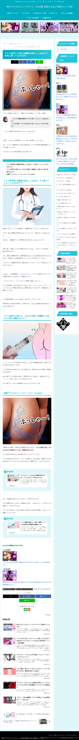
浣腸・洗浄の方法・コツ (9, 589)
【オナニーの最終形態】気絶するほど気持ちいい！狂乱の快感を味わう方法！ (66, 117)
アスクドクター (25, 274)
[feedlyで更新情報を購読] (25, 609)
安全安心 (48, 589)
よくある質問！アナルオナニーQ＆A (24, 589)
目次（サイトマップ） (59, 735)
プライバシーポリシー (72, 735)
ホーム (51, 735)
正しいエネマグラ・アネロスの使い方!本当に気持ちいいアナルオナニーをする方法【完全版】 (66, 161)
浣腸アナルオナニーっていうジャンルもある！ (21, 174)
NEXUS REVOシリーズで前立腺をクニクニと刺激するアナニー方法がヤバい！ (66, 96)
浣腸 (36, 589)
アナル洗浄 (41, 589)
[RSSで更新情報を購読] (28, 609)
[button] (75, 49)
